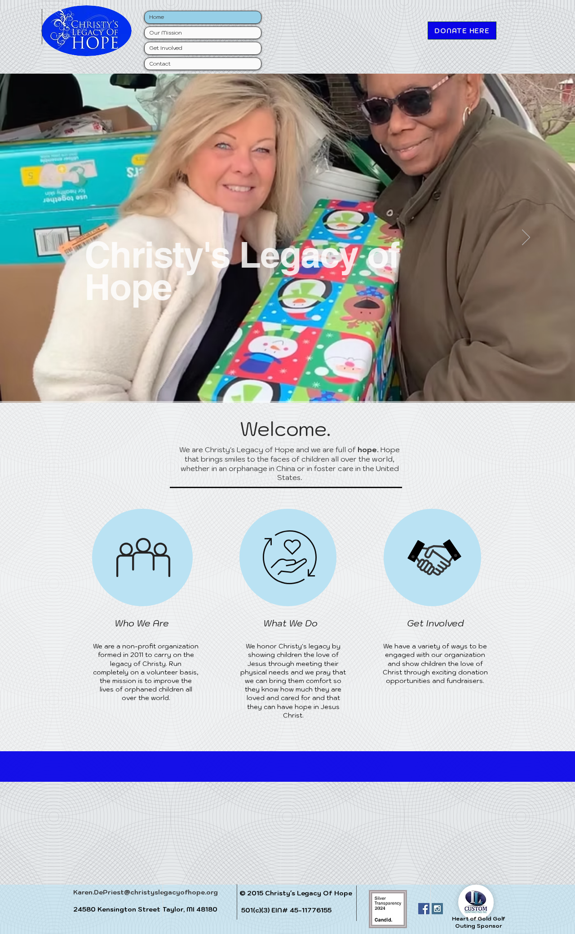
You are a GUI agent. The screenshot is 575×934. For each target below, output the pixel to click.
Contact (160, 63)
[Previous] (49, 238)
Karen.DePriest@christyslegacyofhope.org (145, 892)
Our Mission (165, 32)
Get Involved (165, 47)
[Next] (526, 238)
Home (156, 16)
